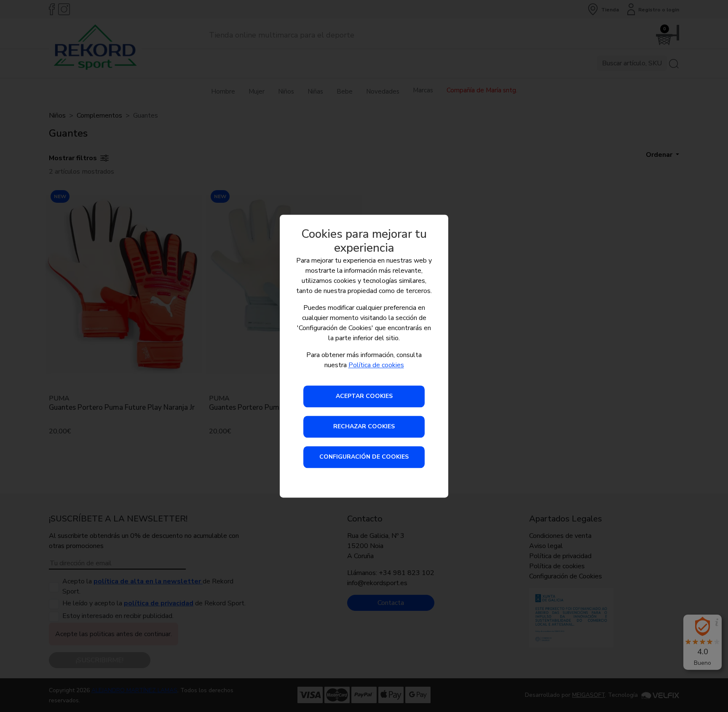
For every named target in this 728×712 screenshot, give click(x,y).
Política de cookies (376, 365)
